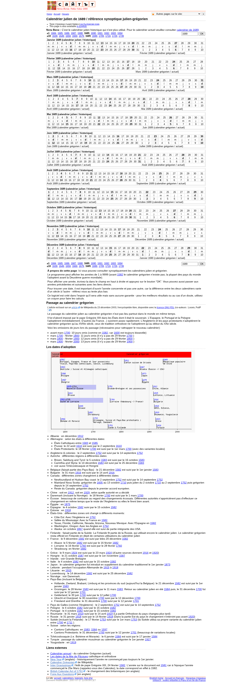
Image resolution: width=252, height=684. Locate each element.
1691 (100, 33)
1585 (95, 443)
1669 (74, 36)
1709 (101, 36)
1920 (155, 552)
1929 (87, 492)
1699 (94, 36)
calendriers (68, 678)
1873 (167, 564)
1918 (68, 510)
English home (156, 678)
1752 (99, 452)
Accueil (57, 14)
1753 (103, 619)
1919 (81, 613)
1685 (60, 33)
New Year (56, 659)
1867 (80, 528)
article (75, 307)
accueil (57, 678)
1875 (67, 504)
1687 (73, 33)
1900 (76, 338)
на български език (89, 24)
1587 (81, 555)
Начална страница (196, 678)
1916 (78, 472)
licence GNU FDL (165, 307)
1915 (106, 567)
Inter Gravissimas (60, 665)
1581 (164, 665)
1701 (83, 592)
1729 (114, 36)
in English (82, 26)
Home (49, 14)
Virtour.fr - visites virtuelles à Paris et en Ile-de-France (179, 680)
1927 (148, 639)
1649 (61, 36)
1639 (54, 36)
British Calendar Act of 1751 (66, 671)
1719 (108, 36)
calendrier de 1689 (188, 29)
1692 (106, 33)
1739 (121, 36)
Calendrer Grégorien (62, 662)
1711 (70, 622)
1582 (120, 274)
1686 (66, 33)
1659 (68, 36)
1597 (104, 629)
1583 (85, 443)
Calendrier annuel (60, 653)
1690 (93, 33)
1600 (117, 332)
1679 (81, 36)
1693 (113, 33)
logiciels (79, 678)
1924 (74, 552)
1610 (79, 445)
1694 (119, 33)
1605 (100, 482)
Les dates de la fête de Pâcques (69, 656)
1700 (67, 332)
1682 (79, 542)
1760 (83, 545)
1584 (167, 589)
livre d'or (88, 678)
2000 (76, 341)
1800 (76, 335)
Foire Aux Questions (62, 674)
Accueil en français (174, 678)
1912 (80, 436)
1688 (80, 33)
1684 (53, 33)
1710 (123, 482)
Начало (65, 14)
